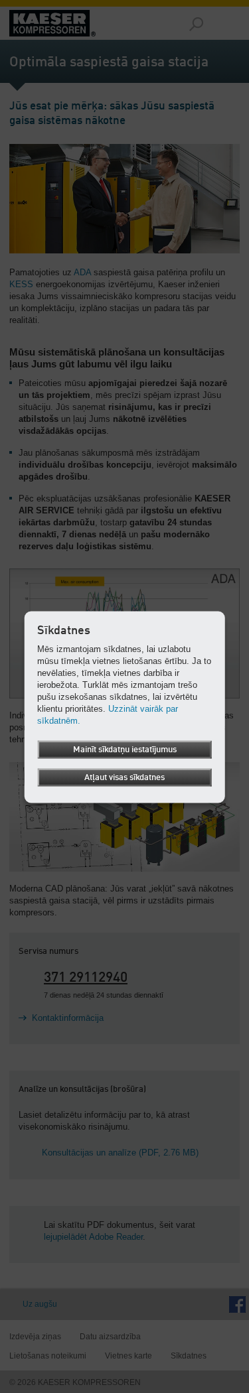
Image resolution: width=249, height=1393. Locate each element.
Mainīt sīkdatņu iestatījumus (125, 750)
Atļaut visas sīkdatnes (124, 777)
